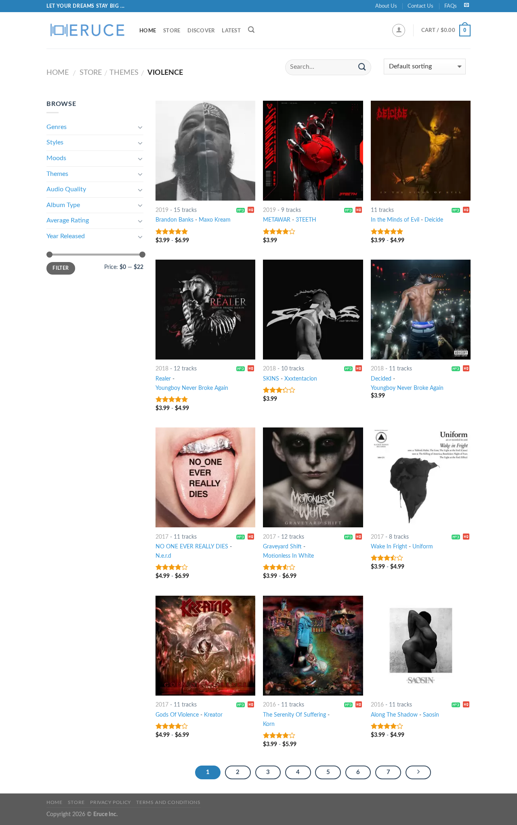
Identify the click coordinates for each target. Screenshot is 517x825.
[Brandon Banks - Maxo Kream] (205, 151)
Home (147, 30)
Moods (56, 158)
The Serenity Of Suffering (294, 715)
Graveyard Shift (282, 547)
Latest (231, 30)
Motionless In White (288, 556)
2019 (162, 210)
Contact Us (420, 6)
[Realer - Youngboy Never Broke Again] (205, 310)
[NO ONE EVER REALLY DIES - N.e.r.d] (205, 477)
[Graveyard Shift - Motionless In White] (313, 477)
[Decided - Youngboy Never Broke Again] (421, 310)
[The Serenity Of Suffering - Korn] (313, 646)
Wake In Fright (389, 547)
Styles (54, 142)
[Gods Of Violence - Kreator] (205, 646)
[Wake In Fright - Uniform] (421, 477)
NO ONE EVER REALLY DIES (192, 547)
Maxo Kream (215, 220)
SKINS (271, 379)
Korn (269, 724)
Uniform (422, 547)
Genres (56, 127)
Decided (381, 379)
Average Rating (67, 220)
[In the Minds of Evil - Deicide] (421, 151)
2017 (162, 537)
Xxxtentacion (300, 379)
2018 (162, 369)
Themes (124, 72)
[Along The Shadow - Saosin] (421, 646)
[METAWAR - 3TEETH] (313, 151)
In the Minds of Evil (395, 220)
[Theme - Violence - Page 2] (418, 772)
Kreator (213, 715)
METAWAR (276, 220)
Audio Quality (66, 189)
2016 (269, 705)
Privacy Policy (110, 802)
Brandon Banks (174, 220)
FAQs (450, 6)
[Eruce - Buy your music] (86, 30)
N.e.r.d (163, 556)
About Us (386, 6)
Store (171, 30)
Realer (163, 379)
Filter (61, 268)
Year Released (65, 236)
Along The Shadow (394, 715)
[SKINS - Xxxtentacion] (313, 310)
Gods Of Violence (177, 715)
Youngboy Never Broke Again (192, 388)
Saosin (431, 715)
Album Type (63, 205)
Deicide (434, 220)
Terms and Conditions (168, 802)
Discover (200, 30)
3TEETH (306, 220)
